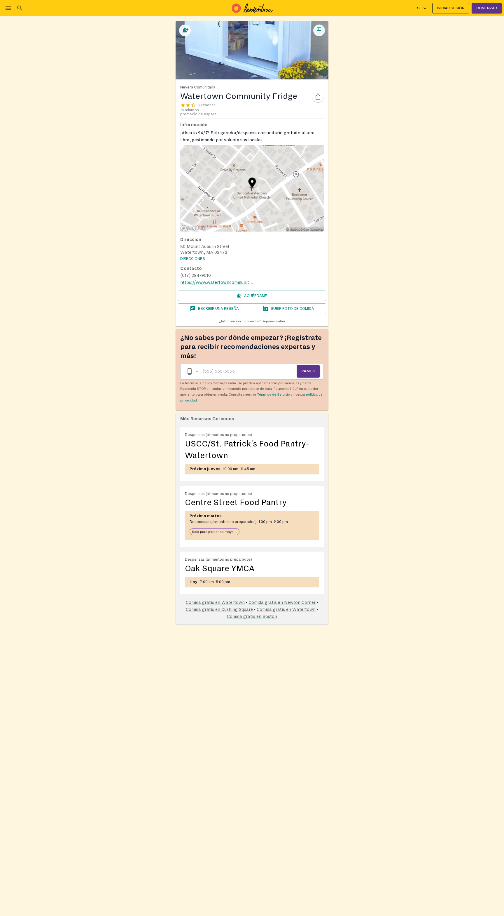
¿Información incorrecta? (252, 321)
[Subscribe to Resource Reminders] (185, 30)
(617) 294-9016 (195, 275)
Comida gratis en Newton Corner (282, 602)
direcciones (192, 259)
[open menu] (8, 8)
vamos (308, 371)
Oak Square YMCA (219, 568)
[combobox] (192, 371)
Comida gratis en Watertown (215, 602)
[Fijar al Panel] (319, 30)
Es (417, 8)
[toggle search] (20, 8)
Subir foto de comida (292, 309)
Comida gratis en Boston (252, 616)
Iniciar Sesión (451, 8)
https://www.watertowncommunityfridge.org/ (226, 282)
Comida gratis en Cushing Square (219, 609)
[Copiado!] (318, 96)
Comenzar (486, 8)
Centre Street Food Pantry (236, 502)
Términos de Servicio (273, 394)
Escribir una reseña (218, 309)
